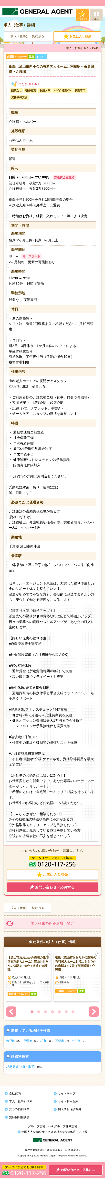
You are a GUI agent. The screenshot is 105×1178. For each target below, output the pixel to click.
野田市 (28, 1040)
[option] (28, 977)
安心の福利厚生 (19, 1109)
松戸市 (10, 1040)
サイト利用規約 (68, 1101)
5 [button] (59, 1011)
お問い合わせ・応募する (78, 1170)
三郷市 (59, 1040)
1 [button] (32, 1011)
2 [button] (38, 1011)
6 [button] (66, 1011)
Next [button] (94, 1011)
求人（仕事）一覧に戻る (27, 36)
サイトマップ (66, 1093)
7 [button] (73, 1011)
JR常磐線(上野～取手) (20, 1066)
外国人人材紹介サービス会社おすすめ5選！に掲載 (54, 1132)
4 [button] (52, 1011)
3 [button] (45, 1011)
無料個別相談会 (19, 1117)
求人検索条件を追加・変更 (52, 923)
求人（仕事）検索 (20, 1101)
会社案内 (15, 1093)
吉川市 (76, 1040)
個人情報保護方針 (69, 1109)
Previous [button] (11, 1011)
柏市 (43, 1040)
